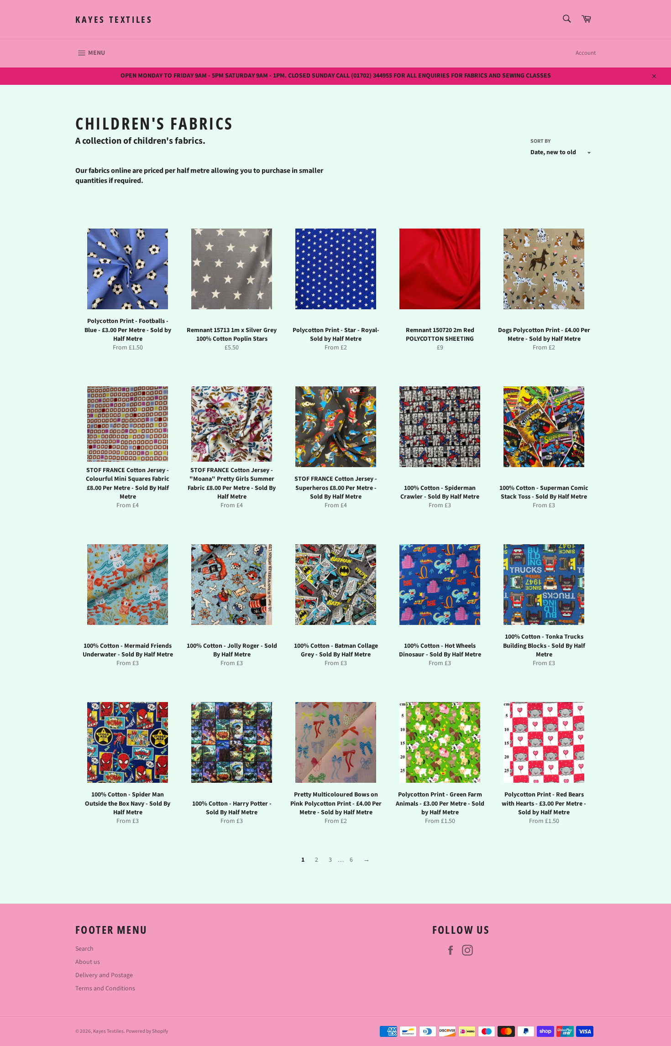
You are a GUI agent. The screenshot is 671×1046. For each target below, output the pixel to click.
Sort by (540, 141)
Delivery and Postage (104, 975)
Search (84, 948)
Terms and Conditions (105, 988)
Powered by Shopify (147, 1031)
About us (87, 962)
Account (586, 53)
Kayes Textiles (113, 19)
